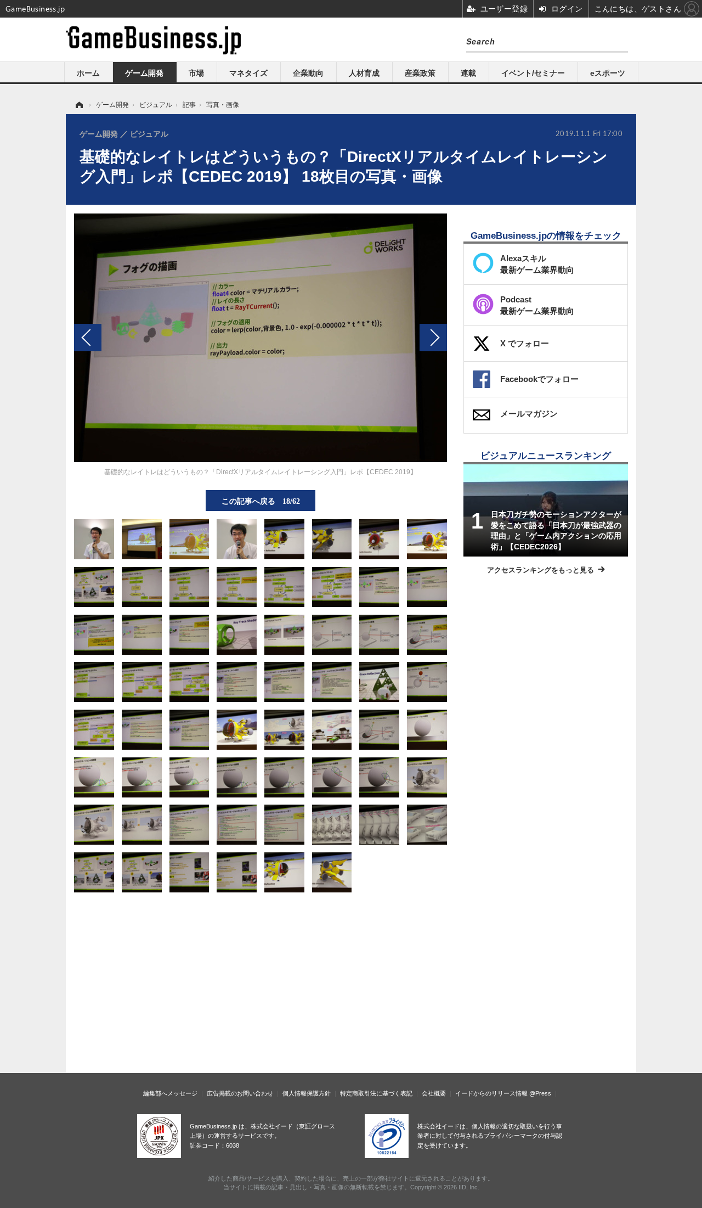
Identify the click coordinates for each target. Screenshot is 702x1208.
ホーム (88, 73)
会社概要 (434, 1093)
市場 (196, 73)
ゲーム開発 (144, 73)
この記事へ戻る (261, 500)
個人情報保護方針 (306, 1093)
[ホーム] (78, 105)
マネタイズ (248, 73)
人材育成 (364, 73)
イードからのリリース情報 (491, 1093)
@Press (540, 1093)
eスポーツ (607, 73)
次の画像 (433, 337)
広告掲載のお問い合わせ (240, 1093)
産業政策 (420, 73)
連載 (468, 73)
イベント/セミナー (533, 73)
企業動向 (308, 73)
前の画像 (87, 337)
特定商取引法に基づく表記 (376, 1093)
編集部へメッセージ (170, 1093)
